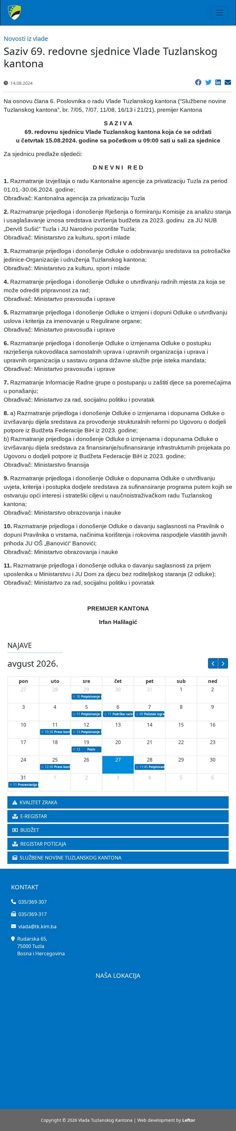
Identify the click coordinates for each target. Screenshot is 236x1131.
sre (86, 681)
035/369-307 (32, 902)
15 (181, 724)
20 (118, 742)
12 (86, 724)
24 (23, 759)
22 (181, 742)
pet (150, 681)
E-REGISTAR (33, 816)
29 (86, 689)
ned (212, 681)
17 (23, 742)
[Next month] (223, 663)
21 (149, 742)
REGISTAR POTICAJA (43, 843)
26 (86, 759)
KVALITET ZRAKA (38, 802)
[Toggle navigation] (219, 12)
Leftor (188, 1120)
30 (118, 689)
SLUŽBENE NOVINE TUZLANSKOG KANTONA (70, 857)
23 (212, 742)
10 (23, 724)
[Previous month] (213, 663)
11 (55, 724)
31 (149, 689)
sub (181, 681)
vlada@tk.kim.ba (37, 926)
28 (55, 689)
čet (118, 681)
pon (23, 681)
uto (55, 681)
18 (55, 742)
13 (118, 724)
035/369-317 (32, 914)
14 (149, 724)
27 (23, 689)
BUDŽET (29, 830)
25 (55, 759)
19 (86, 742)
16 (212, 724)
